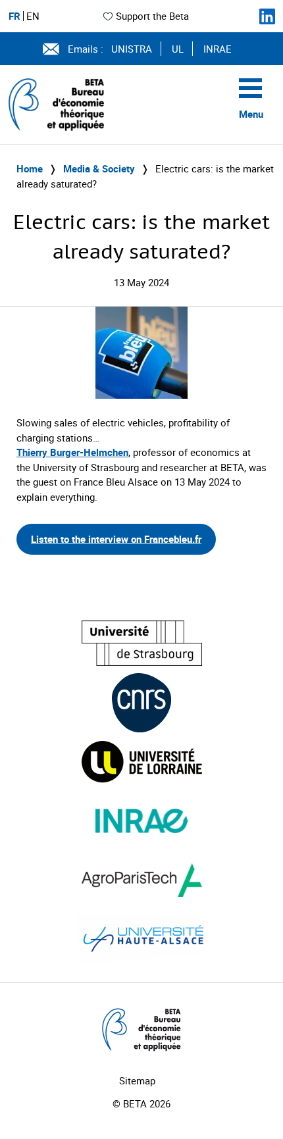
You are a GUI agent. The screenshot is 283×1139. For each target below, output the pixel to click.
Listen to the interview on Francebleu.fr (116, 538)
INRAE (217, 48)
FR (14, 16)
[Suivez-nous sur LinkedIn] (267, 16)
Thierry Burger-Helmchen (72, 452)
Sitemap (137, 1080)
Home (29, 168)
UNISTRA (131, 48)
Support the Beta (152, 15)
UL (178, 48)
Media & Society (99, 168)
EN (32, 16)
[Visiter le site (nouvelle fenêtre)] (142, 643)
